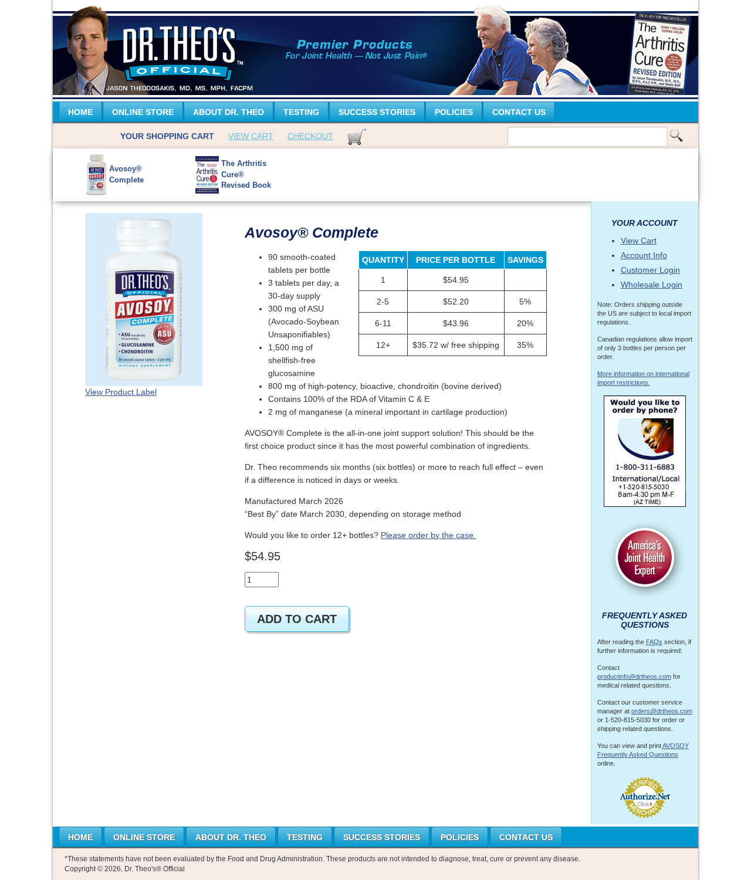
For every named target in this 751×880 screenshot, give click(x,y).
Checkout (310, 136)
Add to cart (297, 618)
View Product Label (121, 392)
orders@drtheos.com (661, 711)
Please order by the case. (428, 535)
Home (80, 112)
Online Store (143, 112)
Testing (301, 112)
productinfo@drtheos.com (634, 676)
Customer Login (650, 270)
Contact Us (519, 112)
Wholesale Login (651, 284)
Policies (454, 112)
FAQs (654, 641)
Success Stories (377, 112)
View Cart (250, 136)
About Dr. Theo (228, 112)
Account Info (644, 255)
